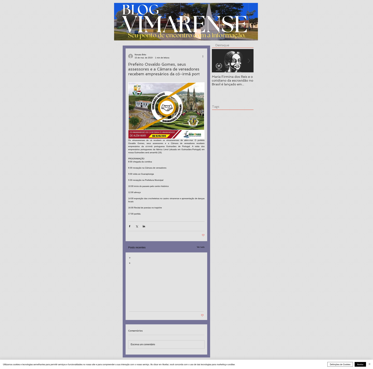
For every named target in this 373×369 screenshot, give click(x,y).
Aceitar (360, 364)
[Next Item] (249, 61)
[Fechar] (369, 364)
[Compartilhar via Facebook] (129, 226)
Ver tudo (201, 247)
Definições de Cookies (340, 364)
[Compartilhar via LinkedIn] (143, 226)
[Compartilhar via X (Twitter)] (136, 226)
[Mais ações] (203, 56)
